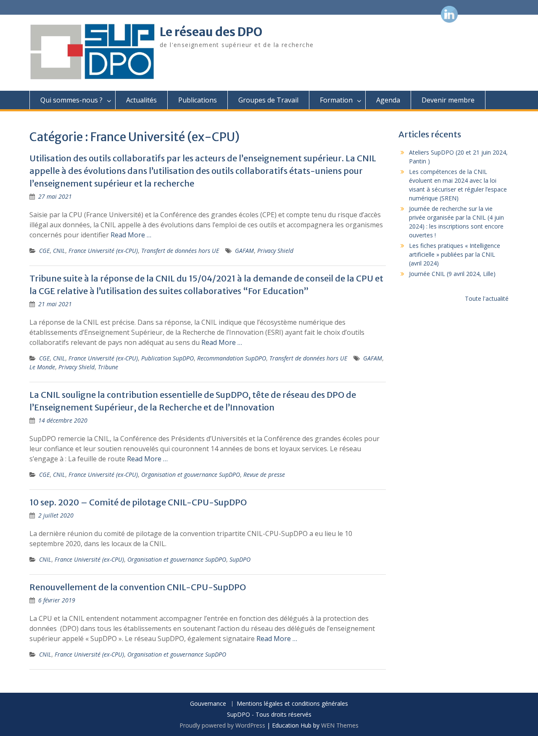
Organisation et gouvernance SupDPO (190, 474)
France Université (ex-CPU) (103, 251)
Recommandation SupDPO (231, 358)
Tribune (108, 367)
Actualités (141, 100)
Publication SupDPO (167, 358)
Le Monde (42, 367)
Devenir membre (448, 100)
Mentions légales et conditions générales (292, 704)
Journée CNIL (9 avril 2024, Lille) (452, 274)
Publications (197, 100)
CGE (44, 251)
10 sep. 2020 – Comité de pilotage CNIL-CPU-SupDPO (138, 502)
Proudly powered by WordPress (222, 725)
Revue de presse (264, 474)
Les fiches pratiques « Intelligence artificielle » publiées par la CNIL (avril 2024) (454, 254)
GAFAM (244, 251)
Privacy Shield (275, 251)
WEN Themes (340, 725)
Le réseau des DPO (211, 31)
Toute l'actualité (487, 298)
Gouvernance (208, 704)
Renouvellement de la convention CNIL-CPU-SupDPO (137, 587)
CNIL (59, 251)
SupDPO (240, 559)
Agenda (388, 100)
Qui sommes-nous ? (71, 100)
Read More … (131, 234)
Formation (336, 100)
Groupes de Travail (268, 100)
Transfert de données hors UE (180, 251)
